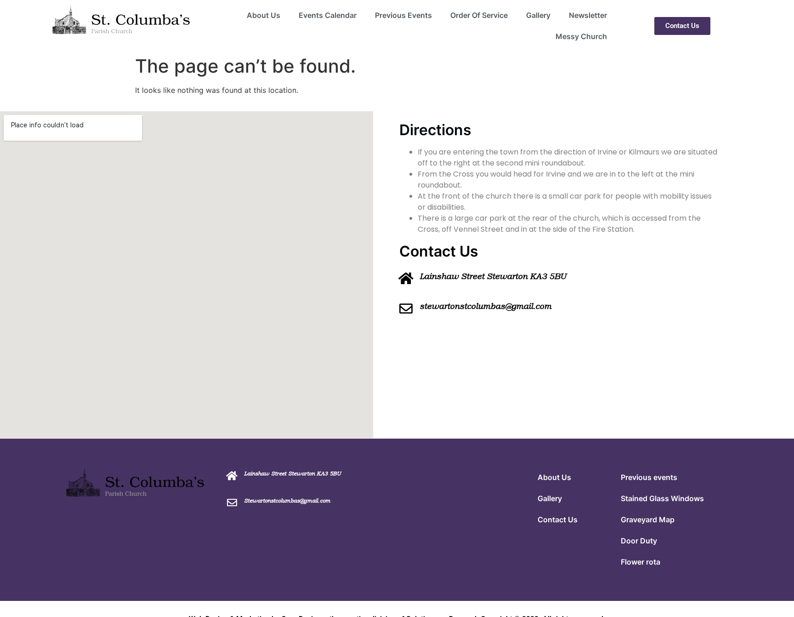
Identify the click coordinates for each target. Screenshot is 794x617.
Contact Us (558, 519)
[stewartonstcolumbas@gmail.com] (406, 308)
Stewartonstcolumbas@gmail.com (287, 500)
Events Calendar (328, 15)
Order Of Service (479, 15)
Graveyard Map (648, 519)
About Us (263, 15)
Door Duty (639, 540)
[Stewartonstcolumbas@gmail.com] (232, 502)
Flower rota (640, 561)
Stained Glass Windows (662, 498)
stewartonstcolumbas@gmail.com (485, 306)
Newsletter (588, 15)
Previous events (649, 477)
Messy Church (581, 36)
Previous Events (403, 15)
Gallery (538, 15)
